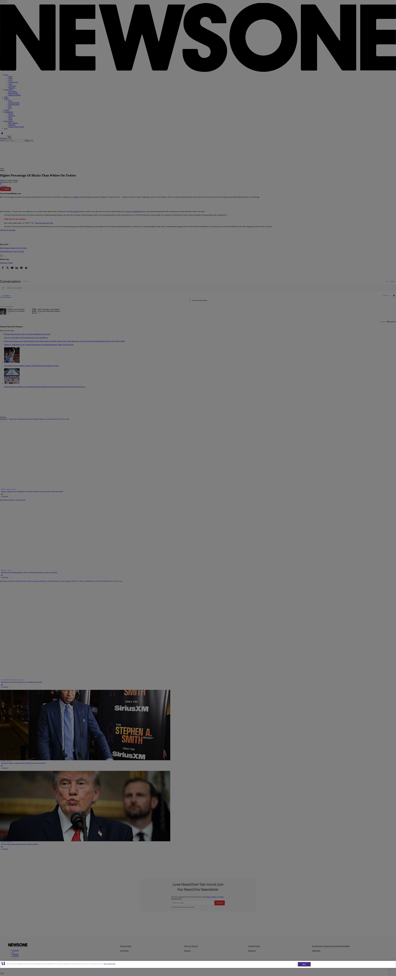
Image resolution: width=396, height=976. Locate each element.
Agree (304, 964)
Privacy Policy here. (110, 964)
